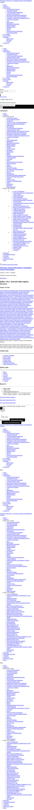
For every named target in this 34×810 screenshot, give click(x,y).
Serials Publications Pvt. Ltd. (20, 245)
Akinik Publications (18, 195)
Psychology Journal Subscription (15, 312)
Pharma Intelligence (18, 237)
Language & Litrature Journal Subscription (11, 308)
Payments (5, 37)
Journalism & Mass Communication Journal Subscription (16, 314)
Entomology (10, 184)
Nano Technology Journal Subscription (17, 314)
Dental (8, 182)
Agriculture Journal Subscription (19, 306)
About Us (5, 6)
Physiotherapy (10, 127)
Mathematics (10, 22)
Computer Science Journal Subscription (10, 326)
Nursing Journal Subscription (18, 311)
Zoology (9, 178)
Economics (9, 159)
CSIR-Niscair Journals (19, 209)
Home (5, 5)
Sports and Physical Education (14, 31)
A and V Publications (18, 191)
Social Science (10, 171)
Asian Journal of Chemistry (20, 198)
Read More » (3, 278)
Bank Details (10, 38)
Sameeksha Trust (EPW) (19, 244)
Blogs (4, 260)
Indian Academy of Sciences (20, 215)
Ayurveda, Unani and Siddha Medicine (17, 122)
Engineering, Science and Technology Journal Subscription (17, 335)
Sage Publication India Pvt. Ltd (21, 242)
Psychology (10, 150)
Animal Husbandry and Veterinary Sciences (18, 131)
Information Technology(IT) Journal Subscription (14, 326)
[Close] (0, 263)
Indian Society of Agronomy (20, 219)
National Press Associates (19, 234)
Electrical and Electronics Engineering (16, 15)
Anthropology (10, 125)
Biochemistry (10, 151)
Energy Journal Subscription (7, 309)
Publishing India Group (19, 210)
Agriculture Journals (12, 10)
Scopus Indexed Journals (13, 9)
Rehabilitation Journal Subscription (20, 292)
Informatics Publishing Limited (21, 220)
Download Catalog (8, 259)
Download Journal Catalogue (7, 397)
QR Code (9, 40)
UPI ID (8, 41)
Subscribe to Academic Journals (15, 305)
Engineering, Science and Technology (16, 16)
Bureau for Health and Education (21, 207)
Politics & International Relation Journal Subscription (18, 302)
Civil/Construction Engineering (15, 12)
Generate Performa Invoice (11, 422)
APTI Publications (18, 197)
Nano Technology (11, 163)
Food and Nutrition (12, 168)
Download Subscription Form (8, 400)
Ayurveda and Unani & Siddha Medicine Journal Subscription (15, 331)
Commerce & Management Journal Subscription (15, 317)
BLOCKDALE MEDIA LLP (21, 206)
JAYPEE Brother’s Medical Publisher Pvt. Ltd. (19, 636)
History (8, 165)
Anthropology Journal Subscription (16, 303)
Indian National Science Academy (22, 216)
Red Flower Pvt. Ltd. (18, 239)
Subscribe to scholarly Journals (19, 301)
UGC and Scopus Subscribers (8, 402)
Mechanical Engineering (13, 24)
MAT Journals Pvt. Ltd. (19, 231)
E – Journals (6, 34)
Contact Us (6, 43)
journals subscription (27, 308)
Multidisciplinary (11, 27)
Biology (9, 154)
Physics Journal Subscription (26, 295)
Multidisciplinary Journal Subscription (10, 339)
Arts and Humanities (12, 32)
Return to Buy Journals (17, 420)
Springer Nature (17, 247)
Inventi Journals (17, 225)
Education (9, 185)
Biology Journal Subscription (25, 318)
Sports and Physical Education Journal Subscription (15, 332)
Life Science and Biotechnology (15, 169)
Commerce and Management (14, 181)
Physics (9, 30)
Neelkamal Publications (19, 235)
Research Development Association (22, 241)
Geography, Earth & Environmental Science (18, 18)
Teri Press (15, 250)
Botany (8, 153)
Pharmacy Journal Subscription (8, 293)
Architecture (10, 121)
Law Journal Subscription (17, 324)
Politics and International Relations (16, 124)
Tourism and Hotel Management (15, 176)
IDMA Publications (18, 213)
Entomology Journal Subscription (25, 337)
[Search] (1, 107)
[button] (17, 46)
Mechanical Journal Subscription (15, 317)
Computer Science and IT (13, 13)
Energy (8, 160)
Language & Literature (12, 19)
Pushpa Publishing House (20, 238)
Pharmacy (9, 166)
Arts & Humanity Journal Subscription (10, 320)
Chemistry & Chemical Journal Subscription (15, 336)
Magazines (6, 253)
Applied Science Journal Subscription (17, 334)
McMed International (18, 232)
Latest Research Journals (20, 296)
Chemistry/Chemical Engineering (15, 156)
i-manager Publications (19, 212)
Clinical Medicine (11, 157)
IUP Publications (17, 226)
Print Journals (6, 8)
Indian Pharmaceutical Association (22, 217)
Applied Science (11, 149)
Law (8, 21)
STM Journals (17, 248)
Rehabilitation (10, 173)
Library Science (11, 179)
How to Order (7, 35)
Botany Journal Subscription (7, 321)
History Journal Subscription (14, 299)
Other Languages (11, 187)
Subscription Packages (9, 254)
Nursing (9, 28)
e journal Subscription (13, 295)
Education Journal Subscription (21, 290)
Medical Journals (11, 25)
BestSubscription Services (7, 296)
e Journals (5, 256)
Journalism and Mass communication (16, 175)
